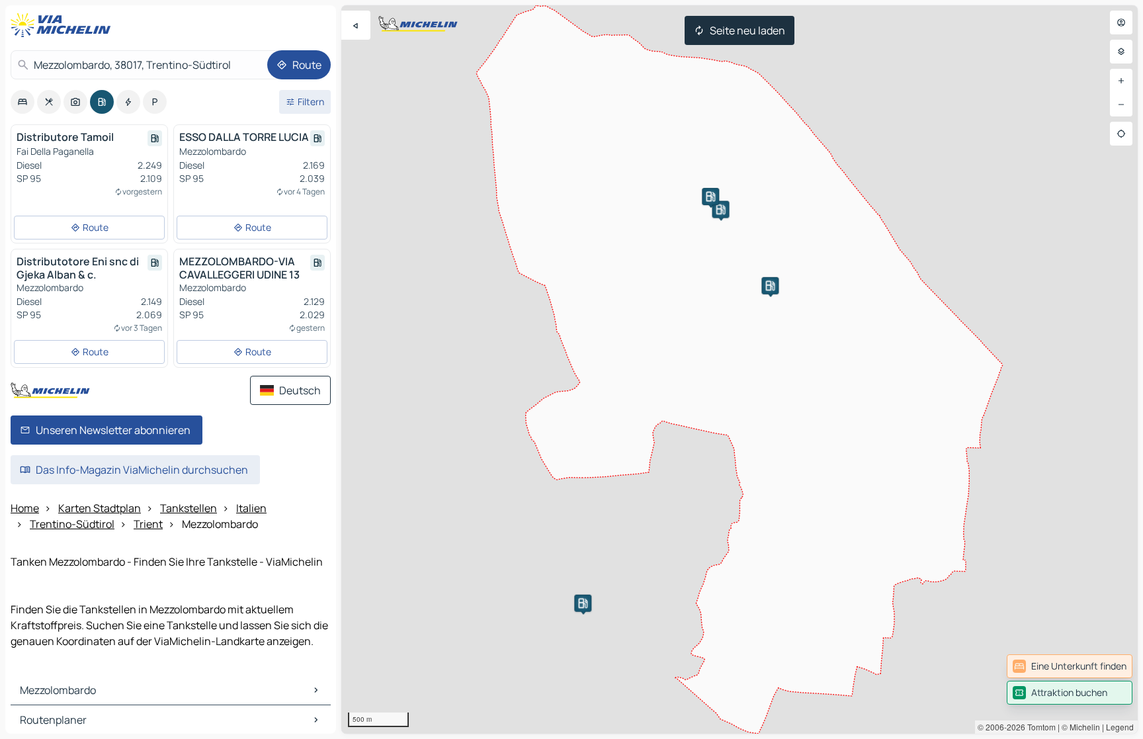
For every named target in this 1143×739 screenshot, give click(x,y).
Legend (1120, 726)
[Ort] (1121, 134)
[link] (1069, 666)
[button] (582, 603)
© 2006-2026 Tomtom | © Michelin (1039, 726)
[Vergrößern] (1121, 81)
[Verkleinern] (1121, 104)
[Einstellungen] (1121, 52)
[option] (22, 102)
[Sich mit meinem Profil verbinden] (1121, 22)
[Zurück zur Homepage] (63, 25)
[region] (739, 369)
